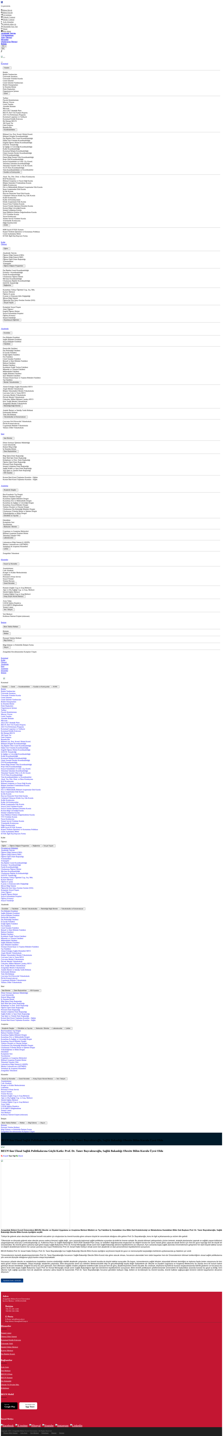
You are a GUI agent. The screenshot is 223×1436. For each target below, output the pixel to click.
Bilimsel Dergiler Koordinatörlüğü (15, 136)
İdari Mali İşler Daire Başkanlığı (14, 458)
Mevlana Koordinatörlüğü (12, 279)
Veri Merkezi (7, 614)
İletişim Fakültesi (9, 365)
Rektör (5, 72)
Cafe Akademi (8, 570)
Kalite (3, 242)
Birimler (6, 631)
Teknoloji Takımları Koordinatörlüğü (16, 164)
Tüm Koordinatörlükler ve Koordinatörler (18, 170)
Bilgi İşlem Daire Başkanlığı (13, 456)
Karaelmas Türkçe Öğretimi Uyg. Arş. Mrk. (19, 290)
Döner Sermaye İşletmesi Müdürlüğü (16, 443)
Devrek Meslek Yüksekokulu (13, 397)
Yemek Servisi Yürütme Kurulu (14, 219)
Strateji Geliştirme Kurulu (12, 210)
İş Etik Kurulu (8, 191)
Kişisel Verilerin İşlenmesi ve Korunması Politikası (21, 232)
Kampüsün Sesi (8, 522)
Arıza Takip (7, 601)
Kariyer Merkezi (9, 292)
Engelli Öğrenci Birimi (11, 311)
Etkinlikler (6, 520)
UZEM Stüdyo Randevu (12, 603)
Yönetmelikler (8, 261)
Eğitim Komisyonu (10, 185)
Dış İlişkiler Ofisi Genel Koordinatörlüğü (18, 138)
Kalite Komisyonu (9, 198)
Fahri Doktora (8, 125)
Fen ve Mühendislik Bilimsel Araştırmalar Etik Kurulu (23, 187)
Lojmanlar (6, 575)
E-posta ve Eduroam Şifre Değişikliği (16, 296)
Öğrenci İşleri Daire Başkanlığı (14, 259)
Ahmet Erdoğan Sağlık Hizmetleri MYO (18, 387)
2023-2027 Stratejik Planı (12, 111)
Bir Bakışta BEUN (10, 121)
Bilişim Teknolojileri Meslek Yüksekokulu (18, 391)
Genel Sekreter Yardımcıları (13, 83)
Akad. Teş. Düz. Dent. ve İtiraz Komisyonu (19, 177)
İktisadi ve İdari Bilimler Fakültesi (15, 361)
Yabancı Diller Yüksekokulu (13, 428)
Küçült (5, 1156)
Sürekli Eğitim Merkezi (11, 592)
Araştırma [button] (4, 486)
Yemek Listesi (8, 607)
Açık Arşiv (5, 1367)
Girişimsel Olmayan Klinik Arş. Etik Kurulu (19, 196)
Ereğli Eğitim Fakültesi (11, 355)
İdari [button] (2, 434)
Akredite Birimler (9, 106)
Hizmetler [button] (4, 560)
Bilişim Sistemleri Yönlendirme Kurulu (17, 183)
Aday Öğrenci (8, 309)
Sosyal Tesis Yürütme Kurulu (13, 204)
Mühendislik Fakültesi (11, 371)
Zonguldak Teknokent (11, 553)
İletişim (61, 1433)
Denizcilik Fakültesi (10, 348)
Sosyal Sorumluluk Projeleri (13, 313)
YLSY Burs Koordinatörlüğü (13, 168)
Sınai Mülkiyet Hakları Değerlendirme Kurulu (20, 212)
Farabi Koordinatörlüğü (11, 275)
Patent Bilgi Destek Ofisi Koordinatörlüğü (18, 157)
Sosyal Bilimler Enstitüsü (12, 342)
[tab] (5, 686)
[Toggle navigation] (4, 57)
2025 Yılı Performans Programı (14, 115)
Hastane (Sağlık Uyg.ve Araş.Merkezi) (17, 588)
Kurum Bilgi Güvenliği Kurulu (14, 208)
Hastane (53, 1433)
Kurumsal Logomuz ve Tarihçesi (15, 117)
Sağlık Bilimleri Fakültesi (12, 374)
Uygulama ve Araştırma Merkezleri (16, 531)
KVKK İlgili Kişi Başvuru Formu (15, 236)
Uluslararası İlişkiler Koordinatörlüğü (16, 281)
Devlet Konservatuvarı (11, 423)
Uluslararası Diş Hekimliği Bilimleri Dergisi (19, 509)
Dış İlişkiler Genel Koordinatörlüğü (16, 270)
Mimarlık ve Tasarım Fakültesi (14, 369)
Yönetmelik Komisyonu (11, 221)
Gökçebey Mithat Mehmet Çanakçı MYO (18, 399)
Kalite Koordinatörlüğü (11, 149)
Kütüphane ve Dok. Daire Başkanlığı (16, 460)
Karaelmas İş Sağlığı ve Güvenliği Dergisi (18, 503)
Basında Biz (7, 127)
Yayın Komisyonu (9, 216)
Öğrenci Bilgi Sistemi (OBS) (13, 255)
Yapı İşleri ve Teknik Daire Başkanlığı (17, 470)
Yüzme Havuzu (8, 581)
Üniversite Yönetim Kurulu (13, 79)
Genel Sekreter (8, 81)
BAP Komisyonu (9, 179)
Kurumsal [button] (4, 64)
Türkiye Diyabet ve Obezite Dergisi (16, 507)
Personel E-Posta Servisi (12, 577)
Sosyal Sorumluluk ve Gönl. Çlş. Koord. (18, 161)
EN (3, 48)
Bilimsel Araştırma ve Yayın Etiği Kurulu (18, 181)
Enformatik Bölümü (10, 412)
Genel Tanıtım (8, 104)
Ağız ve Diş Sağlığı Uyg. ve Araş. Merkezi (18, 590)
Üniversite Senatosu (10, 76)
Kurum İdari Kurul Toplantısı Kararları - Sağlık (20, 479)
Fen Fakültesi (8, 357)
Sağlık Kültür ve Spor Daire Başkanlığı (17, 468)
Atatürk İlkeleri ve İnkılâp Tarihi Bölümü (18, 410)
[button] (7, 68)
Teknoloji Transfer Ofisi (11, 535)
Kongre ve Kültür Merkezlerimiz (15, 573)
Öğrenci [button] (4, 244)
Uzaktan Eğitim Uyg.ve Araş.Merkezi (17, 594)
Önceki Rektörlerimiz (11, 100)
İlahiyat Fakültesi (9, 363)
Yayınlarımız (7, 524)
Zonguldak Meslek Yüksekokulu (15, 403)
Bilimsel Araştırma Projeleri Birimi (15, 533)
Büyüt (20, 1156)
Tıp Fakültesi (7, 380)
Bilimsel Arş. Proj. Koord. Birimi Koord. (18, 134)
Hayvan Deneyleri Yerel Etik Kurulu (16, 193)
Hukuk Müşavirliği (10, 447)
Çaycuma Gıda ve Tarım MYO (14, 393)
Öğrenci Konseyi (9, 315)
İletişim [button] (3, 622)
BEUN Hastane (7, 1378)
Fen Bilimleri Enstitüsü (11, 337)
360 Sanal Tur (8, 123)
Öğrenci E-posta (9, 294)
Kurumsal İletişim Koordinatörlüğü (15, 151)
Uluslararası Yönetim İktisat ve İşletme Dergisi (20, 511)
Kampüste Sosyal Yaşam (12, 307)
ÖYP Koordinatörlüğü (11, 155)
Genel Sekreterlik (9, 445)
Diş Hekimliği (6, 1381)
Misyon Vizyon (8, 102)
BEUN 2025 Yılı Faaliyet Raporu (15, 113)
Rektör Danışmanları (10, 85)
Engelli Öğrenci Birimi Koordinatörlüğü (17, 143)
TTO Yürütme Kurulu (11, 214)
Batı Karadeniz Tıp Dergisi (13, 494)
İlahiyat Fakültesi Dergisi (12, 497)
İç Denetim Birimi (9, 87)
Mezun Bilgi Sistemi (10, 298)
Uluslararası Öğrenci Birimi (13, 277)
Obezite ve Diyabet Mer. (10, 1385)
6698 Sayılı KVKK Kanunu (13, 230)
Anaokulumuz (8, 568)
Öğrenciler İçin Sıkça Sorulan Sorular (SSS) (19, 300)
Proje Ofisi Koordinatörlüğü (13, 159)
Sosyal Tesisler (8, 579)
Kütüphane (5, 1388)
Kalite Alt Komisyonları (11, 200)
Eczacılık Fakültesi (10, 353)
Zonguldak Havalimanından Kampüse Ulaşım (19, 652)
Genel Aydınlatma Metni (12, 234)
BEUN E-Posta (6, 1374)
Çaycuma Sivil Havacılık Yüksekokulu (17, 421)
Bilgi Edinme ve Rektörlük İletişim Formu (18, 645)
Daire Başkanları (9, 89)
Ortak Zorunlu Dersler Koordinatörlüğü (17, 153)
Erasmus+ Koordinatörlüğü (13, 272)
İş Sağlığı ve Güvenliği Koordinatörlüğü (17, 147)
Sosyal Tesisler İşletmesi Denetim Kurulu (18, 206)
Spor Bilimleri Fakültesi (11, 376)
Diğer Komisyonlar (10, 223)
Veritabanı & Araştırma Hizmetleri (15, 546)
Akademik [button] (5, 329)
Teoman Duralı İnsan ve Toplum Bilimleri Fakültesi (22, 378)
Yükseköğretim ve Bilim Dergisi (15, 513)
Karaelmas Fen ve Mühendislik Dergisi (17, 501)
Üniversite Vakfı (7, 1344)
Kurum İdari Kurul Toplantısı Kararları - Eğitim (20, 477)
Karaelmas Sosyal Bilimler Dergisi (15, 505)
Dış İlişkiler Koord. (8, 1354)
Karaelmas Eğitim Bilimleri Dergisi (16, 499)
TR (3, 46)
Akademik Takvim (9, 253)
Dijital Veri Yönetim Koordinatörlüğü (16, 140)
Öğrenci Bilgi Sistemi (9, 1337)
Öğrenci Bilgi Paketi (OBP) (13, 257)
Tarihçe (5, 98)
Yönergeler (7, 263)
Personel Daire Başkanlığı (12, 464)
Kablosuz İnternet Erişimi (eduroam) (16, 616)
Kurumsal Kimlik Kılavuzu (13, 119)
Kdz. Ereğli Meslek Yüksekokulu (15, 401)
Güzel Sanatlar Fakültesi (12, 359)
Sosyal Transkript (9, 318)
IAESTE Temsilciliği (10, 145)
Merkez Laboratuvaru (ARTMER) (15, 544)
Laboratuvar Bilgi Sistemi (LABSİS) (16, 542)
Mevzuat (6, 108)
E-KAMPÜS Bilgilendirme (13, 605)
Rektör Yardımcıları (10, 74)
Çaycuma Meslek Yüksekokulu (14, 395)
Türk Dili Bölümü (9, 415)
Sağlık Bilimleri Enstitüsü (12, 339)
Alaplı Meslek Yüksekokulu (13, 389)
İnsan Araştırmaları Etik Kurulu (14, 189)
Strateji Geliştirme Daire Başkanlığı (16, 466)
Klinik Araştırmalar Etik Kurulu (14, 202)
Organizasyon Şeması (11, 91)
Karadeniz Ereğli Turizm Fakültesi (15, 367)
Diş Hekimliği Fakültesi (11, 351)
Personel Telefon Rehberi (12, 638)
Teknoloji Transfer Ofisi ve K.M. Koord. (18, 166)
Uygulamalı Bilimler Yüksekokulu (15, 426)
